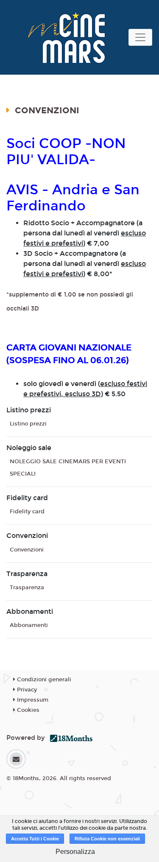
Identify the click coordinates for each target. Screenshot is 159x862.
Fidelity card (27, 511)
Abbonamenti (29, 625)
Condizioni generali (43, 679)
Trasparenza (27, 587)
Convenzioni (27, 549)
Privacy (26, 689)
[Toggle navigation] (140, 37)
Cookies (27, 710)
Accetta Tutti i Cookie (35, 838)
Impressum (31, 700)
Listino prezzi (28, 423)
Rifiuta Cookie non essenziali (107, 838)
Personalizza (75, 851)
